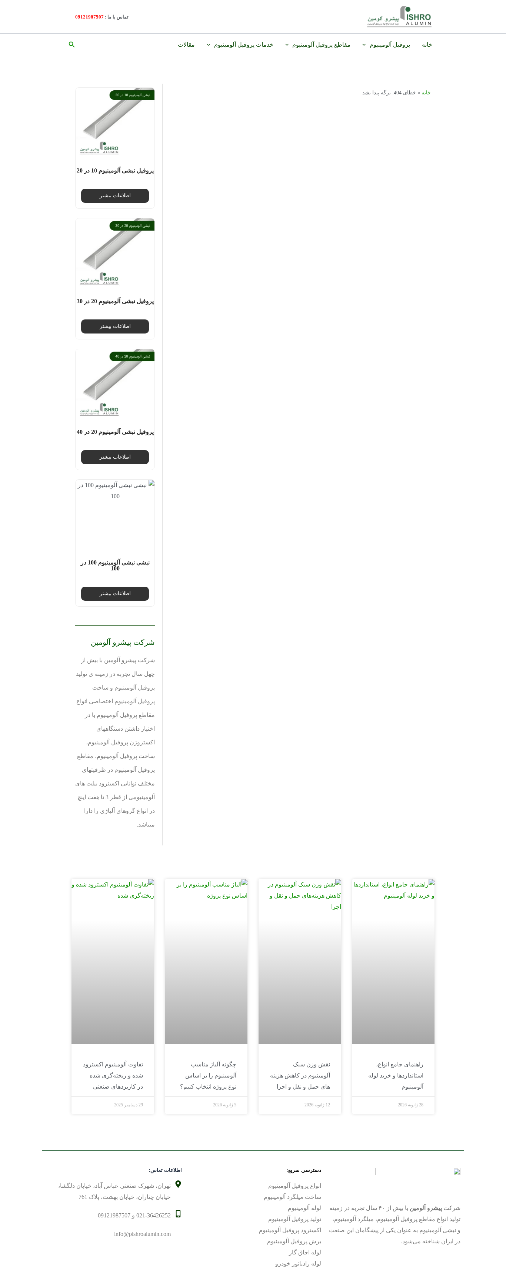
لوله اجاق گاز (305, 1252)
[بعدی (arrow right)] (493, 643)
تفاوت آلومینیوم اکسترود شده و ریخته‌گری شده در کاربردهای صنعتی (113, 1075)
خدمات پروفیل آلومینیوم (243, 44)
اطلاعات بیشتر (115, 195)
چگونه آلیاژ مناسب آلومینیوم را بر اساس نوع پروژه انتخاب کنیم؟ (208, 1075)
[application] (366, 45)
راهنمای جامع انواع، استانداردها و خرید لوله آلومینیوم (395, 1075)
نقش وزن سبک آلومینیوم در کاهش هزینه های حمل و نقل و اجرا (300, 1075)
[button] (71, 45)
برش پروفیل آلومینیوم (294, 1241)
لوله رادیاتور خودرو (298, 1263)
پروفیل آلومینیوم (390, 44)
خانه (427, 44)
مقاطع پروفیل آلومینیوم (321, 44)
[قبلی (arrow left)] (13, 643)
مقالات (186, 44)
